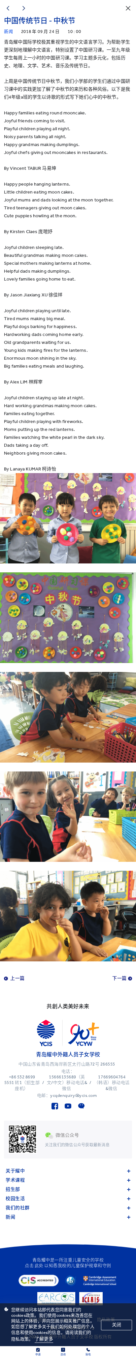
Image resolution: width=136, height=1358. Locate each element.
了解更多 (44, 1339)
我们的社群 (18, 1208)
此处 (39, 1265)
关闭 (116, 1325)
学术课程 (15, 1180)
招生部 (13, 1189)
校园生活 (15, 1198)
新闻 (10, 1217)
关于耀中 (15, 1171)
